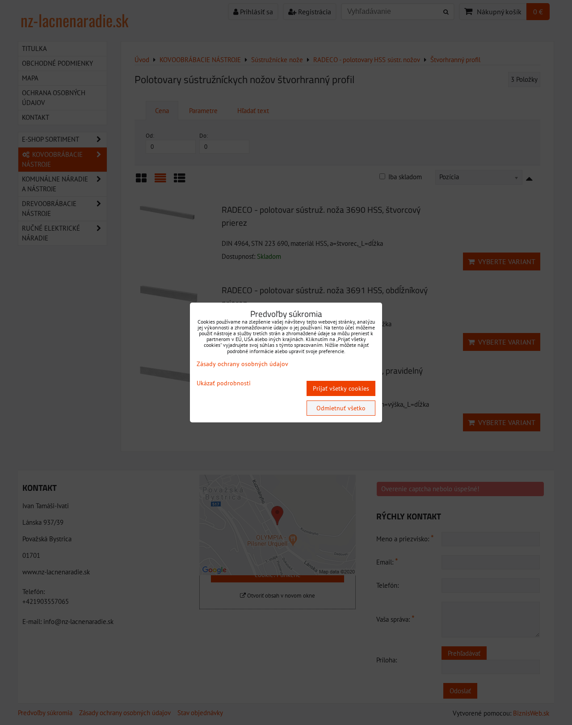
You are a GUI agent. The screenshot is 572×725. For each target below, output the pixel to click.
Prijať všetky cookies (341, 388)
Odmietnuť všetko (341, 408)
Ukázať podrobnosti (224, 383)
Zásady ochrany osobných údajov (242, 364)
